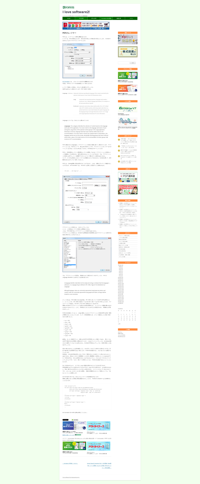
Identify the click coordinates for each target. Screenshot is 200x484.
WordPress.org (121, 336)
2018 (121, 288)
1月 (121, 275)
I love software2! (76, 12)
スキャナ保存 (122, 241)
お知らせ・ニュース (123, 253)
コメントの (121, 335)
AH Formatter (65, 81)
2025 (121, 277)
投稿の (120, 333)
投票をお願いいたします (68, 435)
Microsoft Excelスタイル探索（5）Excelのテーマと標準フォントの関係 (128, 157)
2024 (121, 278)
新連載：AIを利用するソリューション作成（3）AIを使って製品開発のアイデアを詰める (128, 221)
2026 (121, 265)
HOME (68, 18)
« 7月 (119, 323)
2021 (121, 283)
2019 (121, 286)
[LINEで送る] (74, 420)
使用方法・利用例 (123, 247)
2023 (121, 280)
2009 (121, 301)
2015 (121, 292)
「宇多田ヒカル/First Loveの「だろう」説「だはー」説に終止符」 (129, 146)
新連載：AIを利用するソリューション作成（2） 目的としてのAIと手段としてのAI (128, 225)
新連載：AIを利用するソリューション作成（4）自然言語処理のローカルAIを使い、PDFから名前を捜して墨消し (128, 211)
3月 (121, 272)
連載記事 (119, 18)
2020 (121, 285)
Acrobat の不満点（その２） (70, 463)
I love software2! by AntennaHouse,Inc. (71, 477)
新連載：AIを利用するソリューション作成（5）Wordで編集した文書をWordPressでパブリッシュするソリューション (128, 205)
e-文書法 (121, 243)
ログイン (120, 332)
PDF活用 (81, 18)
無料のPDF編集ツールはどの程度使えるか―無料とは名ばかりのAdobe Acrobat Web (129, 151)
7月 (121, 268)
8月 (121, 266)
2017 (121, 289)
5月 (121, 271)
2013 (121, 295)
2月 (121, 274)
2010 (121, 300)
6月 (121, 269)
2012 (121, 297)
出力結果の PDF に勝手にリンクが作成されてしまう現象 (128, 161)
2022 (121, 282)
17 (118, 318)
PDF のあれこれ (78, 438)
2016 (121, 291)
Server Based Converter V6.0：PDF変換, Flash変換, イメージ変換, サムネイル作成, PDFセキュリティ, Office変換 (99, 466)
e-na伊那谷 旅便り (123, 254)
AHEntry (72, 440)
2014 (121, 294)
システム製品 (85, 438)
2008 (121, 303)
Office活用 (93, 18)
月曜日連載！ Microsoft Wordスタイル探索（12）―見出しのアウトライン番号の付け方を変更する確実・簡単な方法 (129, 141)
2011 (121, 298)
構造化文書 (91, 438)
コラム (131, 18)
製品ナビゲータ (122, 245)
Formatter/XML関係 (106, 18)
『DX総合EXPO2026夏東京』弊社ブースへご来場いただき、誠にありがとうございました (128, 216)
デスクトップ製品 (123, 235)
